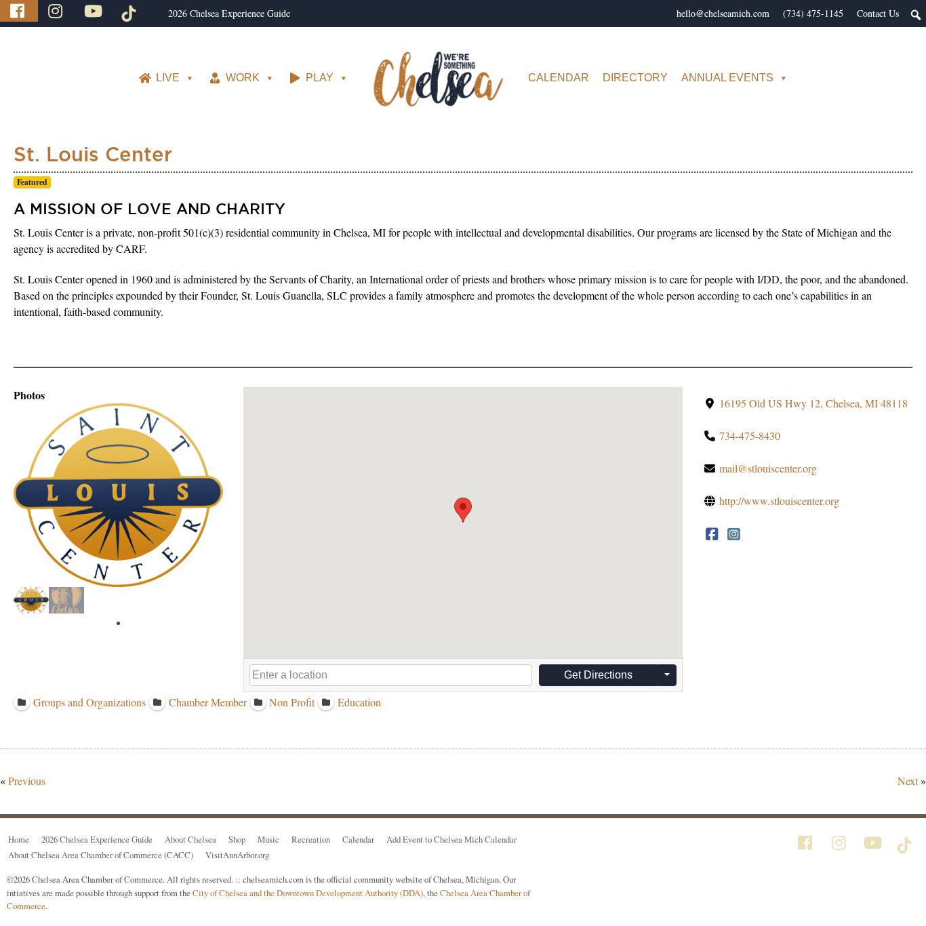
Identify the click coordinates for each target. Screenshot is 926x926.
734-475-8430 (749, 435)
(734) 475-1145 (813, 13)
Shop (236, 839)
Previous (26, 780)
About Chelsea (190, 839)
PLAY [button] (320, 77)
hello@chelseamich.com (723, 13)
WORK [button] (243, 77)
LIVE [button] (168, 77)
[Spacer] (154, 13)
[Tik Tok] (131, 11)
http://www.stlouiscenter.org (779, 501)
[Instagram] (57, 11)
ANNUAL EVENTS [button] (727, 77)
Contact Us (878, 13)
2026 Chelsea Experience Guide (229, 13)
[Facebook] (19, 11)
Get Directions (598, 675)
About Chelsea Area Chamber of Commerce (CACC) (100, 855)
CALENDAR (558, 77)
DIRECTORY (635, 77)
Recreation (310, 839)
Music (268, 839)
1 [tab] (118, 623)
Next (908, 780)
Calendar (358, 839)
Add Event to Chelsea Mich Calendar (451, 839)
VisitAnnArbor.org (237, 855)
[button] (463, 510)
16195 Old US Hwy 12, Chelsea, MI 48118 (813, 403)
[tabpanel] (31, 600)
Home (18, 839)
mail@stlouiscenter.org (768, 468)
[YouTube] (95, 11)
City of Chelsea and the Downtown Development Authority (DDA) (308, 893)
